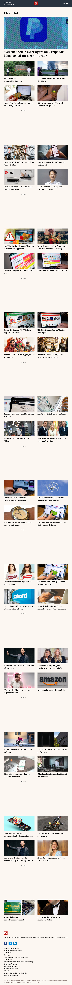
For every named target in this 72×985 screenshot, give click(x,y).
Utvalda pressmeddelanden (13, 950)
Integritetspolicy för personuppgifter (16, 957)
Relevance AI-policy (10, 964)
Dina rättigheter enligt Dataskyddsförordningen (19, 962)
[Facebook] (5, 943)
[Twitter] (10, 943)
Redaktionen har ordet (11, 969)
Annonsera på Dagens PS (12, 966)
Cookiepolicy (8, 959)
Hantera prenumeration (11, 948)
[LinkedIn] (15, 943)
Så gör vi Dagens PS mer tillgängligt (15, 973)
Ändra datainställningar (11, 975)
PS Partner (7, 971)
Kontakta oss (8, 953)
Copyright (7, 955)
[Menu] (67, 3)
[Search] (64, 3)
